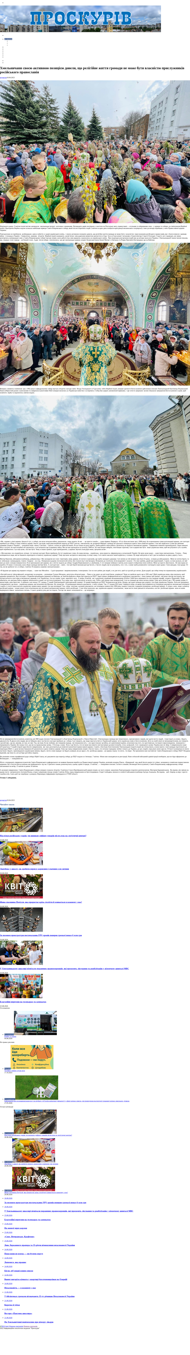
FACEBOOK (9, 55)
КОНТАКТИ (9, 57)
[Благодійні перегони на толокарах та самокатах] (21, 998)
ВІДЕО (7, 47)
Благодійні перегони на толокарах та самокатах (23, 1002)
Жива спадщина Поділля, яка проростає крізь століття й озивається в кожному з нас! (41, 902)
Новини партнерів (30, 1326)
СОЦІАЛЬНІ (9, 53)
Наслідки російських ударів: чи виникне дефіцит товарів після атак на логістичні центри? (43, 836)
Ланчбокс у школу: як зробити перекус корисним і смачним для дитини (34, 869)
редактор (3, 77)
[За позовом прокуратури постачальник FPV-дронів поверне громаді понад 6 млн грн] (21, 931)
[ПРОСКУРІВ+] (80, 32)
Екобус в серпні (10, 1036)
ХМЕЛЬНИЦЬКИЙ (11, 49)
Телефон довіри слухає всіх (14, 1071)
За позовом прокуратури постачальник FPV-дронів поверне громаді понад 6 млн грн (41, 935)
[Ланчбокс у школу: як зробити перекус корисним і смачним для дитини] (21, 865)
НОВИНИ (8, 39)
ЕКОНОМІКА (14, 41)
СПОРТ (12, 45)
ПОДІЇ (6, 51)
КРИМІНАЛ (13, 43)
